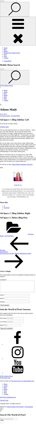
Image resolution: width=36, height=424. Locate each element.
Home (5, 90)
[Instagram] (17, 359)
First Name (3, 318)
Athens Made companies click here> (22, 164)
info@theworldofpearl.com (8, 397)
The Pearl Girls (15, 381)
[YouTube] (17, 373)
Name (2, 295)
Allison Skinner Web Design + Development (20, 407)
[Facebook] (17, 344)
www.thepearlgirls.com (27, 381)
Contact (6, 58)
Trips (5, 54)
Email (2, 298)
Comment (3, 279)
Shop (5, 56)
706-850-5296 (4, 400)
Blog (5, 49)
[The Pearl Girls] (5, 378)
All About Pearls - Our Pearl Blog (10, 116)
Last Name (3, 321)
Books (5, 51)
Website (2, 302)
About (5, 48)
